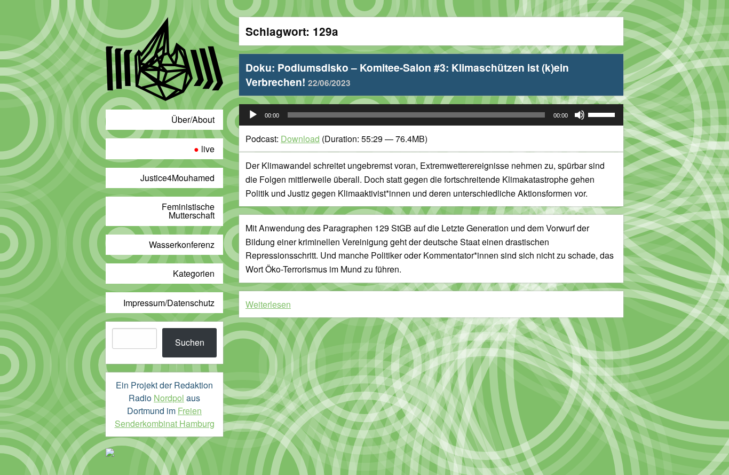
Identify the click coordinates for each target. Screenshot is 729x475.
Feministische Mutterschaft (188, 210)
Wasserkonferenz (182, 244)
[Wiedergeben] (253, 115)
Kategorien (194, 273)
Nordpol (169, 398)
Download (300, 139)
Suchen (189, 342)
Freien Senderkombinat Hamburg (165, 417)
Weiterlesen (268, 304)
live (208, 149)
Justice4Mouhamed (177, 178)
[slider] (603, 113)
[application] (431, 115)
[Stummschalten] (579, 115)
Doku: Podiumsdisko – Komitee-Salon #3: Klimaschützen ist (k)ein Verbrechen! (407, 74)
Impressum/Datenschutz (169, 303)
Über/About (193, 119)
